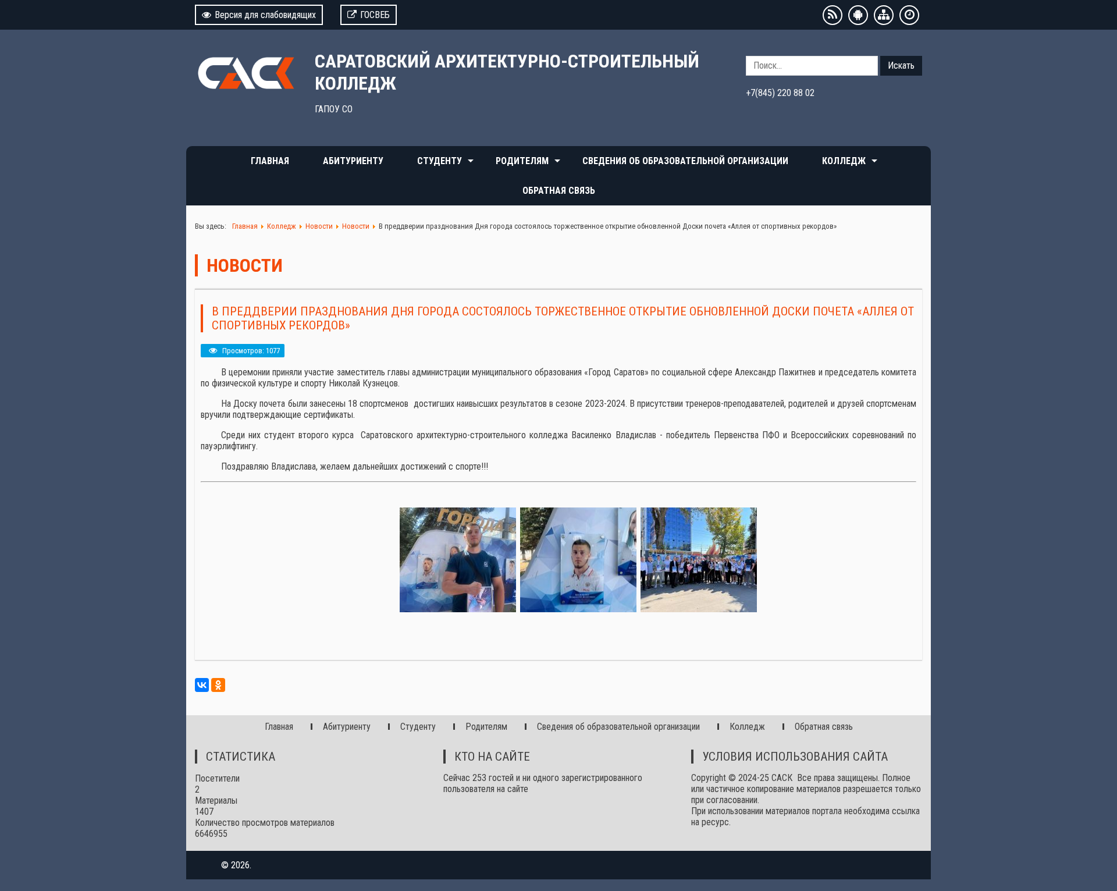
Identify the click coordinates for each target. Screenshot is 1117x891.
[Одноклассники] (218, 685)
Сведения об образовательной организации (685, 160)
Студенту (439, 160)
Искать (901, 65)
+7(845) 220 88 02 (780, 92)
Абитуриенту (353, 160)
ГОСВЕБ (375, 14)
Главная (270, 160)
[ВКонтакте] (202, 685)
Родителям (522, 160)
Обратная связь (558, 190)
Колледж (844, 160)
